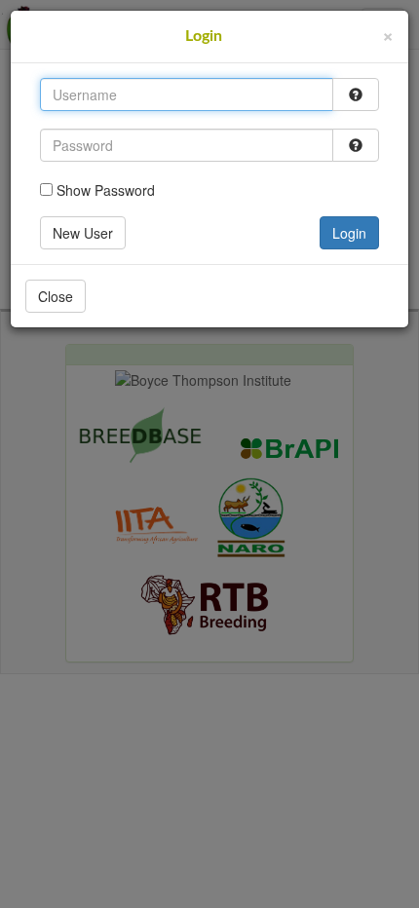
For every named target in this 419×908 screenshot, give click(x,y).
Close (55, 296)
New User (83, 233)
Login (349, 233)
